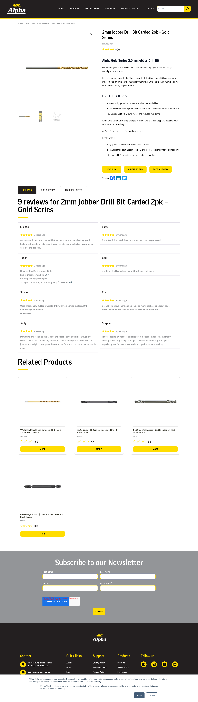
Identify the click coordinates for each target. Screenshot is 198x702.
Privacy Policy (99, 672)
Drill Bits (31, 23)
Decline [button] (152, 695)
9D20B (85, 439)
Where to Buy (123, 667)
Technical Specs (73, 190)
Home (61, 9)
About (69, 663)
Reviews (27, 190)
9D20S (142, 439)
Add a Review (48, 190)
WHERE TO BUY (135, 169)
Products (74, 9)
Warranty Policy (100, 667)
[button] (90, 34)
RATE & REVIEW (160, 169)
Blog (68, 672)
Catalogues (122, 672)
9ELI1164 (29, 439)
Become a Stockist (130, 9)
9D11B (29, 524)
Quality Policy (99, 663)
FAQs (68, 667)
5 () (117, 49)
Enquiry (111, 169)
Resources (110, 9)
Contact (150, 9)
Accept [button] (139, 695)
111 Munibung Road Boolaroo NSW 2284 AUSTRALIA (40, 664)
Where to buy (92, 9)
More (42, 449)
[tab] (27, 190)
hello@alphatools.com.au (39, 672)
